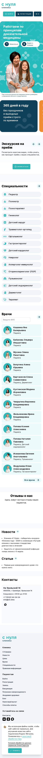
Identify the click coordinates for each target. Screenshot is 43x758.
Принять (16, 750)
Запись (5, 685)
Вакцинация (7, 689)
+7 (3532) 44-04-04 (11, 597)
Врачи (5, 662)
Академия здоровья (11, 695)
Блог (4, 698)
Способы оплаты (9, 705)
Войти (10, 14)
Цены (5, 658)
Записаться (22, 166)
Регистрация (25, 14)
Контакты (7, 715)
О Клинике (7, 652)
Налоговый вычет (10, 702)
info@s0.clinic (9, 600)
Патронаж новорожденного (14, 692)
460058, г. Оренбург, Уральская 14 (17, 591)
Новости (6, 655)
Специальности (9, 665)
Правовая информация (12, 668)
